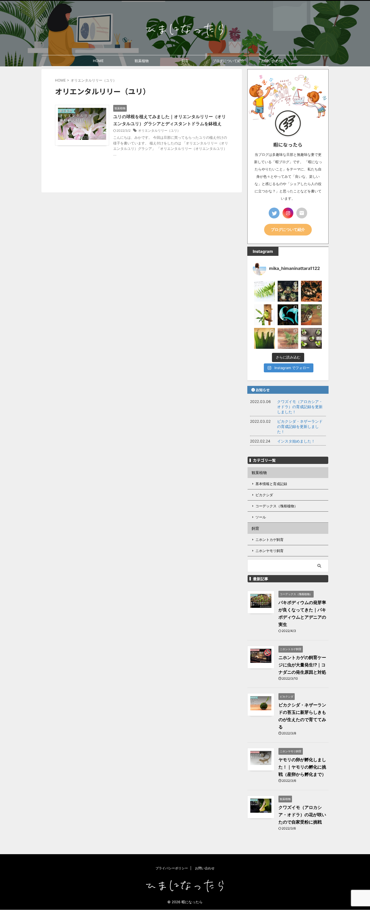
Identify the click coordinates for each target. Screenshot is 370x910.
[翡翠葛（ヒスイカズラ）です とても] (288, 314)
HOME (98, 61)
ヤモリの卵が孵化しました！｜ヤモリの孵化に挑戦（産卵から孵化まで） (302, 767)
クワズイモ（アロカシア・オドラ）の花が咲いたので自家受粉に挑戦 (302, 815)
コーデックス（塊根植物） (276, 506)
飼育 (185, 61)
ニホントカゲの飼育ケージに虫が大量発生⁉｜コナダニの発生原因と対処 (302, 665)
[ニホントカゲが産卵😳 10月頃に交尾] (311, 291)
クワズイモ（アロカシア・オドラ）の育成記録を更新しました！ (300, 406)
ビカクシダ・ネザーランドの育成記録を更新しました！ (300, 426)
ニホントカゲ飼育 (269, 539)
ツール (260, 517)
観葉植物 (142, 61)
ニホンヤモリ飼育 (269, 550)
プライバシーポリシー (171, 868)
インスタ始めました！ (296, 441)
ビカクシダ (264, 495)
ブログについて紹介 (228, 61)
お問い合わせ (271, 61)
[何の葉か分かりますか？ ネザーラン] (264, 338)
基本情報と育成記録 (271, 484)
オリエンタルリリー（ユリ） (159, 130)
